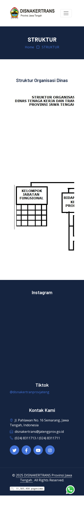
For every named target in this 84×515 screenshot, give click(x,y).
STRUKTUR (50, 47)
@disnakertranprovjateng (29, 392)
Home (29, 47)
